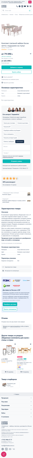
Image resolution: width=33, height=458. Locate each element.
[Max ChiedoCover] (6, 449)
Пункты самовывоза (10, 309)
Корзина (27, 6)
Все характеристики (7, 100)
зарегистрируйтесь (15, 326)
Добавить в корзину (16, 67)
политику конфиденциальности (13, 156)
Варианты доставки (8, 82)
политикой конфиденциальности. (15, 2)
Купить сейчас (16, 72)
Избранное (25, 6)
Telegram (19, 6)
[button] (30, 6)
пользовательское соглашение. (7, 433)
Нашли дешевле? (8, 77)
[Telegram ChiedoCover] (2, 449)
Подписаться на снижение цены (10, 79)
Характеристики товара (10, 267)
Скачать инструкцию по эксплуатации (11, 243)
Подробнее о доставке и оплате (11, 300)
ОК (30, 2)
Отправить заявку (16, 161)
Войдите (5, 326)
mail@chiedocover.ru (7, 445)
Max (22, 6)
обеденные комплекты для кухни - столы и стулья (15, 339)
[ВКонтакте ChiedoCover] (14, 449)
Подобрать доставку (10, 304)
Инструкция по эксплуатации (12, 270)
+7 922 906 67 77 (17, 6)
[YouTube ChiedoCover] (10, 449)
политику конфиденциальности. (22, 432)
